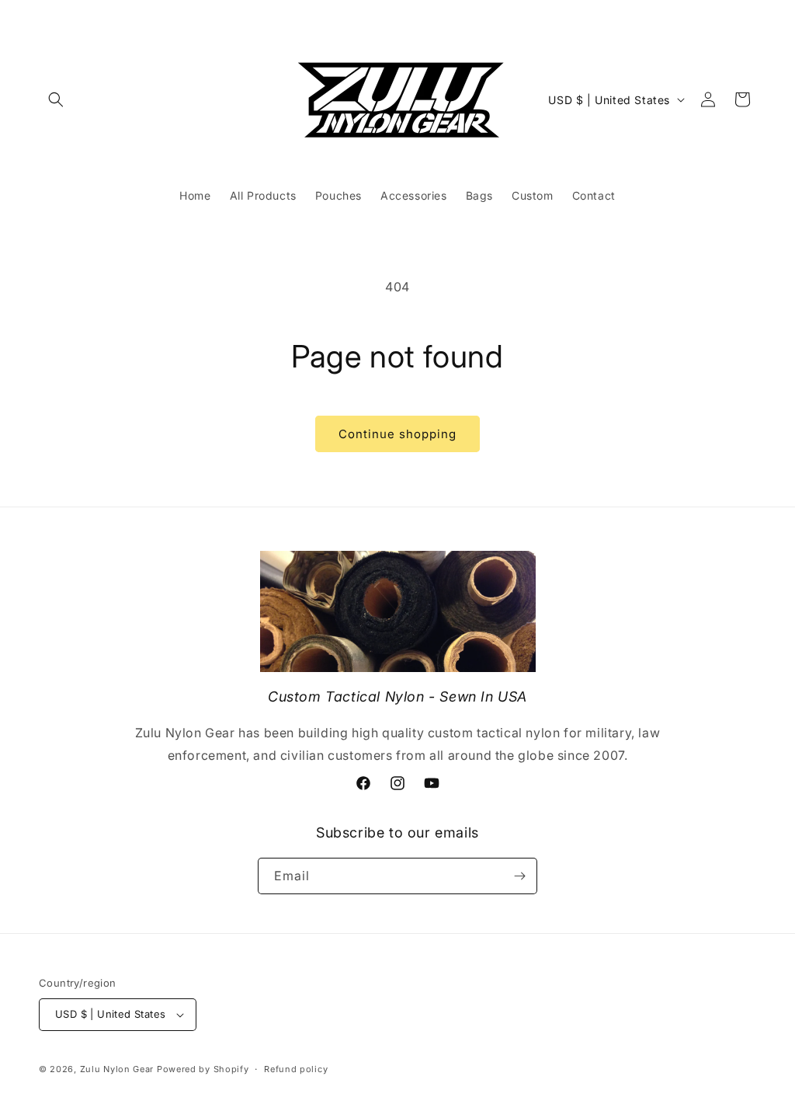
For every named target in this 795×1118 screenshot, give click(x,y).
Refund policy (296, 1069)
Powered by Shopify (203, 1069)
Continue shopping (397, 434)
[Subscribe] (519, 876)
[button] (56, 99)
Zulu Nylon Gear (117, 1069)
